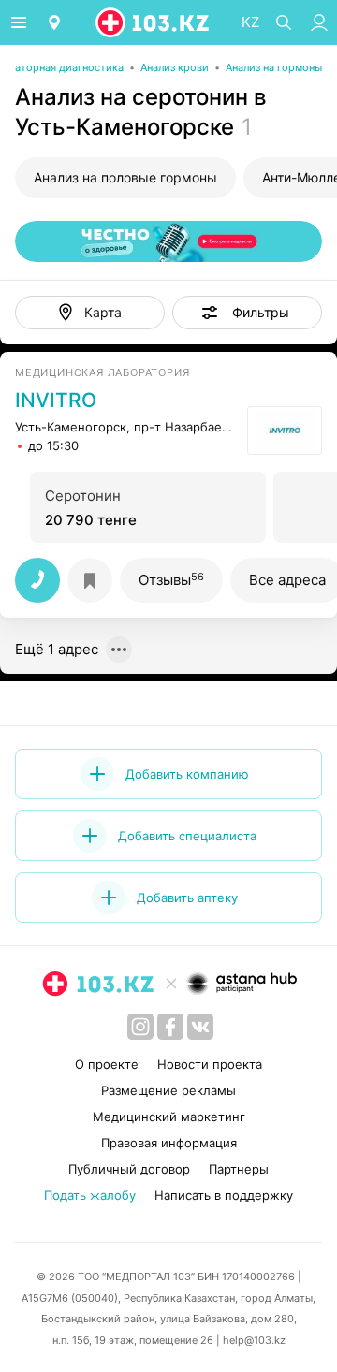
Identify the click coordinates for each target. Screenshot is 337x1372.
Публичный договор (129, 1168)
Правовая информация (169, 1142)
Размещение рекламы (168, 1090)
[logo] (153, 22)
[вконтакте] (200, 1027)
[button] (247, 312)
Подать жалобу (90, 1195)
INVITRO (55, 400)
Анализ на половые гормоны (125, 177)
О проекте (107, 1064)
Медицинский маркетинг (169, 1116)
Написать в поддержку (223, 1195)
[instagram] (140, 1027)
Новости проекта (209, 1064)
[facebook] (170, 1027)
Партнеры (239, 1168)
